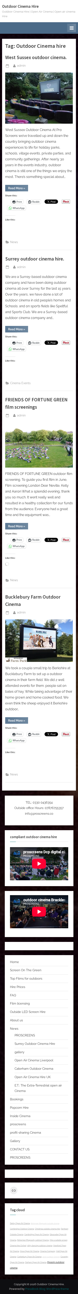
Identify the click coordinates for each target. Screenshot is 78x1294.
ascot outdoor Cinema (51, 1257)
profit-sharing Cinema (25, 1133)
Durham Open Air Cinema (36, 1262)
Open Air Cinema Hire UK (33, 1077)
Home (14, 962)
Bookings (16, 1099)
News (14, 242)
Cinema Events (20, 383)
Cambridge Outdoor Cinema (22, 1229)
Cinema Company (47, 1251)
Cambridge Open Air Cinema (36, 1234)
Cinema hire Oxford (18, 1246)
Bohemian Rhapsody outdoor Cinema (33, 1240)
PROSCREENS (25, 1035)
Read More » (18, 188)
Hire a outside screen (58, 1240)
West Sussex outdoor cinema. (36, 57)
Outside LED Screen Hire (28, 1012)
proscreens (18, 1124)
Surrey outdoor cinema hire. (34, 259)
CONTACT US (20, 1149)
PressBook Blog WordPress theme (47, 1288)
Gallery (15, 1141)
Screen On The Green (25, 970)
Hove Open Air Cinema (29, 1251)
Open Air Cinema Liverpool (34, 1060)
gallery (19, 1052)
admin (21, 65)
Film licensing (20, 1003)
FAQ (13, 995)
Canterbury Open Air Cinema (29, 1257)
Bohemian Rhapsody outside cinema (45, 1223)
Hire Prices (17, 987)
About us (16, 1020)
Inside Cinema (20, 1116)
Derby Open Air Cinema (20, 1223)
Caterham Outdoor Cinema (34, 1069)
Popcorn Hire (19, 1108)
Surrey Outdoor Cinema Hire (35, 1044)
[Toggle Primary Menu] (71, 28)
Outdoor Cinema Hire (20, 6)
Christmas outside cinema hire (47, 1229)
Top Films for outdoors (26, 978)
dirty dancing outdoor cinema (39, 1246)
